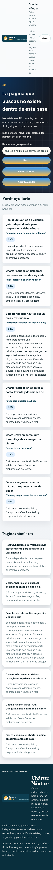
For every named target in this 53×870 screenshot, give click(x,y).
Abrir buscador (26, 181)
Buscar (26, 160)
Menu (45, 38)
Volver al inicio (26, 171)
